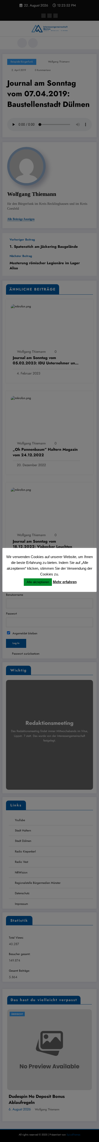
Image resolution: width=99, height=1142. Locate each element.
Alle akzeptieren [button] (38, 582)
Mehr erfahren (65, 582)
